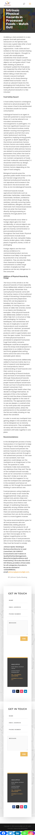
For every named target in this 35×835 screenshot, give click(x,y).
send (24, 638)
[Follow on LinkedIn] (25, 691)
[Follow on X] (17, 691)
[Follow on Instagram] (21, 691)
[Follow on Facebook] (13, 691)
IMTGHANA (24, 828)
